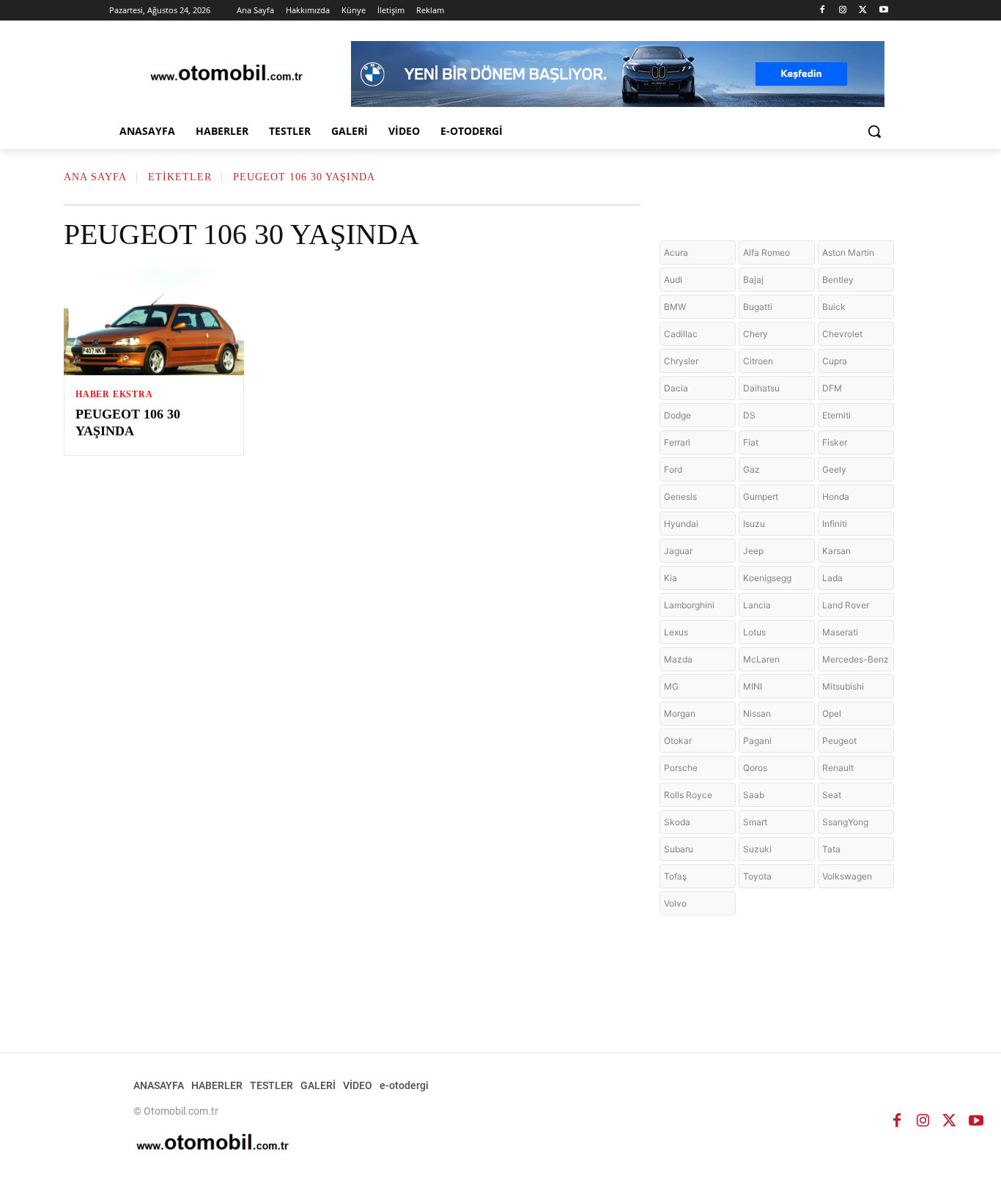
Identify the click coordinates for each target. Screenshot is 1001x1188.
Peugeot (839, 740)
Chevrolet (842, 333)
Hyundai (681, 523)
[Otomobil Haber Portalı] (226, 74)
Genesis (680, 496)
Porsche (681, 767)
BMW (675, 306)
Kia (670, 577)
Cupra (834, 360)
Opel (831, 713)
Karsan (836, 550)
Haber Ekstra (114, 394)
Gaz (751, 469)
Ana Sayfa (95, 176)
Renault (838, 767)
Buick (834, 306)
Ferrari (677, 442)
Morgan (679, 713)
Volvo (675, 903)
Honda (835, 496)
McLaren (761, 659)
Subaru (678, 849)
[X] (862, 10)
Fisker (834, 442)
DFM (832, 388)
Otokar (678, 740)
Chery (755, 333)
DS (749, 415)
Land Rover (845, 604)
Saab (753, 794)
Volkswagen (847, 876)
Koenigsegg (767, 577)
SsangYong (845, 821)
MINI (752, 686)
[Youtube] (883, 10)
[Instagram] (843, 10)
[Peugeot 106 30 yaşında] (154, 321)
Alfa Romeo (766, 252)
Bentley (838, 279)
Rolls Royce (688, 794)
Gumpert (760, 496)
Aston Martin (848, 252)
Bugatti (757, 306)
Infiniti (834, 523)
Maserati (840, 632)
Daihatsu (761, 388)
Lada (832, 577)
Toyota (757, 876)
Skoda (677, 821)
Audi (673, 279)
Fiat (750, 442)
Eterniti (836, 415)
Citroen (758, 360)
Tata (831, 849)
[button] (874, 131)
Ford (673, 469)
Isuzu (754, 523)
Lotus (754, 632)
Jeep (753, 550)
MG (671, 686)
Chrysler (681, 360)
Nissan (757, 713)
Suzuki (757, 849)
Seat (831, 794)
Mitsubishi (843, 686)
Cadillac (681, 333)
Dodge (677, 415)
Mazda (678, 659)
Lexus (676, 632)
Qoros (755, 767)
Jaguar (678, 550)
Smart (755, 821)
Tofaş (675, 876)
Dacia (676, 388)
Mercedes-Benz (855, 659)
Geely (834, 469)
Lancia (757, 604)
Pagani (757, 740)
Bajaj (753, 279)
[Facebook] (822, 10)
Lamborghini (689, 604)
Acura (676, 252)
